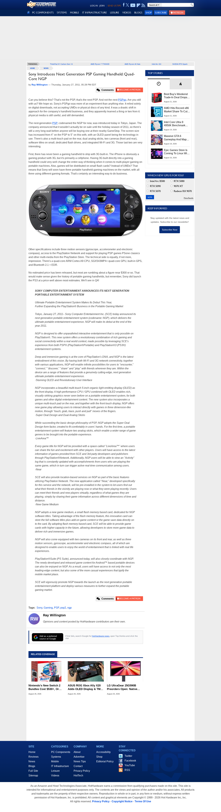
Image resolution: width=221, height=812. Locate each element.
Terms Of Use (143, 801)
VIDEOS (126, 12)
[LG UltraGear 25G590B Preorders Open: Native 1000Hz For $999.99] (125, 671)
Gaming (48, 607)
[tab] (159, 83)
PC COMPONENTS (43, 12)
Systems (56, 756)
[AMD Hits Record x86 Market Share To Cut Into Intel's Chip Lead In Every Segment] (157, 111)
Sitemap (33, 775)
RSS (127, 770)
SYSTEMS (62, 12)
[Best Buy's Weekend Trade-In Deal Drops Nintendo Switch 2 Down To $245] (157, 98)
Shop (148, 12)
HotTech (78, 775)
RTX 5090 (155, 186)
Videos (55, 775)
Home (31, 752)
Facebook (130, 760)
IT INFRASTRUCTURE (94, 12)
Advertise (79, 756)
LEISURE (114, 12)
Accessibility (103, 752)
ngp (69, 607)
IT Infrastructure (60, 766)
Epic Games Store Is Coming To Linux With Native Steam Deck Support (176, 152)
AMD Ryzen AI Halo (132, 64)
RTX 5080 (178, 181)
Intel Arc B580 (157, 181)
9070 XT (178, 186)
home (32, 68)
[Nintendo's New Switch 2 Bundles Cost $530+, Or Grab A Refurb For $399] (46, 671)
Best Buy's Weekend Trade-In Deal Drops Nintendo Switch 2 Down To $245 (176, 96)
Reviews (33, 756)
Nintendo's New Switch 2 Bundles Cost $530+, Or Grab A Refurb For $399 (44, 687)
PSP (54, 123)
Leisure (55, 770)
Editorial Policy (105, 761)
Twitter (128, 756)
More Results (188, 198)
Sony (39, 607)
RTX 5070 (155, 191)
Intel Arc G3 (156, 64)
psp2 (63, 607)
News (46, 68)
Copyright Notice (122, 801)
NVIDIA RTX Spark (180, 64)
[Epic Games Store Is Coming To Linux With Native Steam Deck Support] (157, 154)
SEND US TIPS (114, 5)
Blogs (31, 766)
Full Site (33, 770)
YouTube (130, 765)
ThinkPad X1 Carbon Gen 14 (61, 64)
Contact (78, 766)
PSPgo (122, 99)
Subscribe (161, 12)
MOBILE (74, 12)
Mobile (55, 761)
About (77, 752)
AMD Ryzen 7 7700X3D (100, 64)
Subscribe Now (169, 229)
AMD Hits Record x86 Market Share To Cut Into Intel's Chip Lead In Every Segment (176, 110)
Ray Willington (54, 615)
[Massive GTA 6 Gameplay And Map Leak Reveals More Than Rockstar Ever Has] (157, 139)
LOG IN (94, 5)
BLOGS (138, 12)
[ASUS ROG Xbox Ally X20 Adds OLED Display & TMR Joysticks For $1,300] (86, 671)
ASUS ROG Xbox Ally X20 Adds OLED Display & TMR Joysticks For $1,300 (85, 687)
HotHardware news (100, 636)
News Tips (80, 761)
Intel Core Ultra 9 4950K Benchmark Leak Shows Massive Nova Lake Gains (176, 124)
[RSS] (143, 5)
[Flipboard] (138, 5)
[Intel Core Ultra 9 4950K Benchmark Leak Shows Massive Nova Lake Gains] (157, 126)
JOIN (102, 5)
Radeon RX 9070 (182, 191)
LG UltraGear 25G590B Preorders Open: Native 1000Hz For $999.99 (122, 687)
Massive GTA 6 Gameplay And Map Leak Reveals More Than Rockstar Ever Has (175, 138)
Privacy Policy (82, 770)
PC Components (60, 752)
